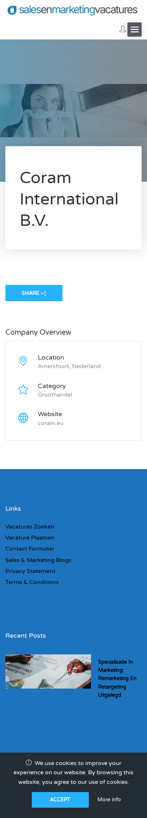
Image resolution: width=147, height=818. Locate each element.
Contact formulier (30, 548)
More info (109, 800)
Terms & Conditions (32, 582)
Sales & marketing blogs (38, 560)
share (30, 293)
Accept (60, 800)
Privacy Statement (30, 571)
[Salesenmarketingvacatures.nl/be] (73, 10)
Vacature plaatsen (30, 537)
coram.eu (51, 423)
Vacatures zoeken (29, 526)
